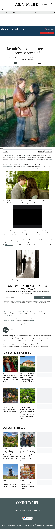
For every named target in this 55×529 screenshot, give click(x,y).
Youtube (28, 510)
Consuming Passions (40, 12)
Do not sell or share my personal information (27, 513)
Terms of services (19, 301)
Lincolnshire (23, 312)
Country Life (22, 63)
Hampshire (36, 312)
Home (23, 45)
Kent (30, 313)
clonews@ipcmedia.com (9, 320)
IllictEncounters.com (16, 231)
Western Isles (8, 245)
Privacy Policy (40, 508)
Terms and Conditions (29, 508)
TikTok (40, 510)
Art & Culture (9, 10)
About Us (4, 508)
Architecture (41, 10)
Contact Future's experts (15, 508)
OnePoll (8, 155)
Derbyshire (48, 312)
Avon (13, 312)
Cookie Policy (49, 508)
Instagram (15, 510)
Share (6, 151)
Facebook (22, 510)
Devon (26, 155)
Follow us (42, 151)
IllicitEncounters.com (8, 166)
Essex (38, 313)
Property (18, 10)
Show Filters (35, 33)
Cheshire (9, 313)
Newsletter (49, 151)
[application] (28, 217)
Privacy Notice (39, 301)
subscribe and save (30, 324)
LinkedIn (35, 510)
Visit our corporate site (47, 524)
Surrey (23, 166)
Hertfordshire (6, 315)
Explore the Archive (25, 12)
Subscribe (44, 4)
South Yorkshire (20, 313)
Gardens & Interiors (29, 10)
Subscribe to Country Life (9, 12)
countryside (31, 320)
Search (47, 33)
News (39, 63)
